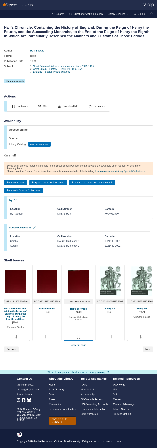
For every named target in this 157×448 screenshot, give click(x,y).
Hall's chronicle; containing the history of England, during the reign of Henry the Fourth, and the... (15, 313)
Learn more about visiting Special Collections (120, 171)
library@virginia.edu (28, 389)
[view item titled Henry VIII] (110, 281)
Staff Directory (56, 389)
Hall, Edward (37, 50)
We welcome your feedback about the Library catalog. (77, 372)
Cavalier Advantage (123, 404)
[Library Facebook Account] (24, 400)
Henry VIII (110, 308)
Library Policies (89, 414)
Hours (52, 384)
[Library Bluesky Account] (29, 400)
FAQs (84, 384)
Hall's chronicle (47, 308)
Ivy (10, 200)
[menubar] (98, 14)
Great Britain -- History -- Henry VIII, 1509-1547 (58, 69)
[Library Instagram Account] (19, 400)
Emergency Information (93, 409)
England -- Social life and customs (51, 71)
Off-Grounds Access (92, 399)
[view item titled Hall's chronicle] (47, 281)
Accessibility (88, 394)
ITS (115, 389)
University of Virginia (80, 441)
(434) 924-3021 (25, 384)
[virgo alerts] (152, 14)
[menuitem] (58, 14)
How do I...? (87, 389)
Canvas (117, 399)
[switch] (19, 106)
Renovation (55, 404)
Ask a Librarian (25, 394)
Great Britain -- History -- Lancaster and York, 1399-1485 (63, 66)
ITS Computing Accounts (94, 404)
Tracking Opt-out (122, 414)
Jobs (51, 394)
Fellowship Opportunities (62, 409)
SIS (115, 394)
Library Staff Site (122, 409)
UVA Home (119, 384)
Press (52, 399)
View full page (78, 345)
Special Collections (20, 227)
